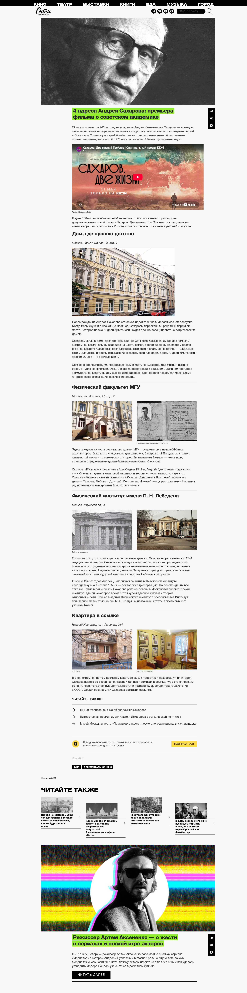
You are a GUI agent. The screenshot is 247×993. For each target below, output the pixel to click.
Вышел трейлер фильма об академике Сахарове (113, 709)
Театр (64, 4)
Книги (127, 4)
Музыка (176, 4)
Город (206, 4)
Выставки (96, 4)
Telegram (153, 11)
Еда (151, 4)
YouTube (87, 212)
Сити (43, 11)
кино (76, 767)
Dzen (165, 11)
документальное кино (98, 767)
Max (171, 11)
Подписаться (184, 743)
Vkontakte (159, 11)
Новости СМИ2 (48, 778)
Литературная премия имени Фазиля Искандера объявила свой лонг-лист (130, 716)
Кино (39, 4)
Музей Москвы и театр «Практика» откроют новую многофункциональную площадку (138, 723)
